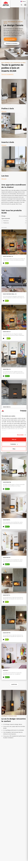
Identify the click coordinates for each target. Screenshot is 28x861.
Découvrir (3, 111)
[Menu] (25, 5)
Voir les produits (10, 39)
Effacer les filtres (23, 216)
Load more (14, 684)
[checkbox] (2, 220)
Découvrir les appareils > (7, 74)
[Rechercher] (21, 4)
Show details (20, 434)
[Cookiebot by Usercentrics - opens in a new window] (20, 411)
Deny (14, 448)
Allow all (14, 439)
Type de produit (5, 218)
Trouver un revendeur (11, 43)
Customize (13, 444)
